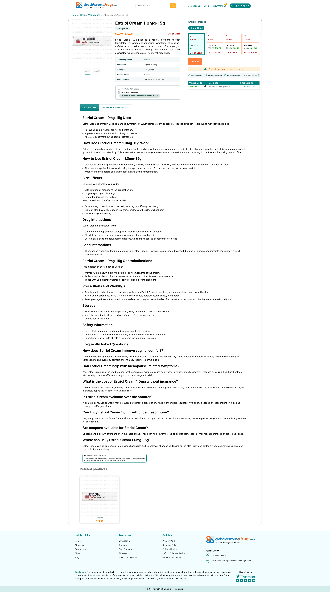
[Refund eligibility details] (258, 75)
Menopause (94, 15)
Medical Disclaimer (171, 557)
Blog (77, 557)
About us (79, 545)
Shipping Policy (170, 545)
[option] (87, 71)
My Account (124, 541)
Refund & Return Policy (173, 553)
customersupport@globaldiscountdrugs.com (231, 560)
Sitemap (123, 545)
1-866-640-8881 (219, 555)
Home (75, 15)
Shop (206, 6)
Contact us (80, 549)
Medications (194, 6)
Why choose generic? (129, 557)
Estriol (147, 59)
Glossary (123, 553)
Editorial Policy (169, 549)
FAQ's (77, 553)
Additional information (115, 107)
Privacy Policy (169, 541)
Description (89, 107)
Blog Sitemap (125, 549)
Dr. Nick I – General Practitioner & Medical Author (139, 96)
